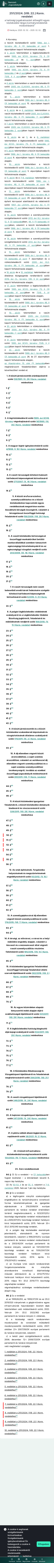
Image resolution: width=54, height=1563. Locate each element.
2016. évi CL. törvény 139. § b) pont (24, 279)
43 (12, 722)
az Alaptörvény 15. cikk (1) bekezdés (25, 363)
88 (16, 1381)
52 (11, 839)
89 (16, 1389)
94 (16, 1433)
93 (17, 1424)
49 (12, 825)
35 (12, 684)
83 (12, 1145)
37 (12, 693)
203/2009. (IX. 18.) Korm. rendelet (27, 553)
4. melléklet (28, 110)
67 (12, 981)
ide (20, 1556)
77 (12, 1060)
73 (12, 1040)
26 (12, 640)
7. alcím (10, 124)
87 (16, 1372)
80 (12, 1091)
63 (12, 909)
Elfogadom (43, 1544)
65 (12, 932)
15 (11, 490)
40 (12, 708)
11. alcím (11, 178)
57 (12, 864)
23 (12, 605)
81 (12, 1109)
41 (12, 713)
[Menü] (49, 3)
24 (12, 630)
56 (12, 859)
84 (12, 1163)
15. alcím (14, 252)
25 (12, 635)
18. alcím (14, 299)
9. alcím (10, 151)
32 (11, 669)
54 (12, 849)
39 (12, 703)
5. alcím (15, 97)
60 (12, 895)
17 (11, 530)
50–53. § (17, 1184)
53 (12, 844)
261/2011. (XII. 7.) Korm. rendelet (30, 777)
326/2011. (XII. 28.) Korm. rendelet (27, 811)
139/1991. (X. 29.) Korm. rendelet (30, 379)
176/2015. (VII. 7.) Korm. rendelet (21, 922)
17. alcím (11, 285)
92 (17, 1415)
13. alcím (11, 215)
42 (11, 718)
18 (11, 561)
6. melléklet (43, 137)
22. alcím (14, 350)
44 (12, 747)
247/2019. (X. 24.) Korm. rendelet (30, 1118)
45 (12, 785)
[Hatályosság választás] (44, 30)
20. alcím (11, 326)
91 (16, 1407)
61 (12, 900)
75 (12, 1050)
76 (12, 1055)
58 (11, 885)
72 (11, 1022)
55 (12, 854)
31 (12, 664)
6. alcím (11, 110)
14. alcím (11, 238)
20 (11, 571)
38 (12, 698)
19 (11, 566)
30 (12, 659)
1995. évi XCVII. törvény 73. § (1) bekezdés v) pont (27, 144)
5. (27, 137)
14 (11, 469)
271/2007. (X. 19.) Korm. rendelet (30, 481)
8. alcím (12, 137)
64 (12, 927)
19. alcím (14, 313)
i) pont (30, 59)
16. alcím (11, 272)
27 (12, 645)
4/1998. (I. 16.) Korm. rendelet (21, 449)
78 (12, 1065)
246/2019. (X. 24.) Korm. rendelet (30, 1100)
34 (12, 679)
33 (12, 674)
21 (12, 576)
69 (12, 991)
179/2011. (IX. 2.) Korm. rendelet (30, 739)
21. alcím (11, 340)
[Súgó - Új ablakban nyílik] (38, 4)
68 (12, 986)
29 (12, 654)
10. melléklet (27, 272)
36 (12, 688)
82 (11, 1127)
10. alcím (14, 164)
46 (12, 790)
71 (12, 1001)
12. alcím (14, 191)
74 (12, 1045)
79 (12, 1086)
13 (11, 464)
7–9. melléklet (27, 178)
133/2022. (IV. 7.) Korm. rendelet (21, 1158)
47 (12, 795)
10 (11, 439)
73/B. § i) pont (13, 76)
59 (12, 890)
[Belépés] (43, 3)
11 (11, 454)
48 (12, 820)
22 (11, 581)
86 (16, 1363)
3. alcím (11, 66)
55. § (30, 1184)
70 (12, 996)
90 (16, 1398)
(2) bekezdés (39, 1174)
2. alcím (11, 53)
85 (16, 1354)
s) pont (22, 73)
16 (11, 525)
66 (12, 960)
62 (11, 904)
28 (12, 649)
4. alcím (10, 83)
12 (11, 459)
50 (12, 830)
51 (12, 834)
